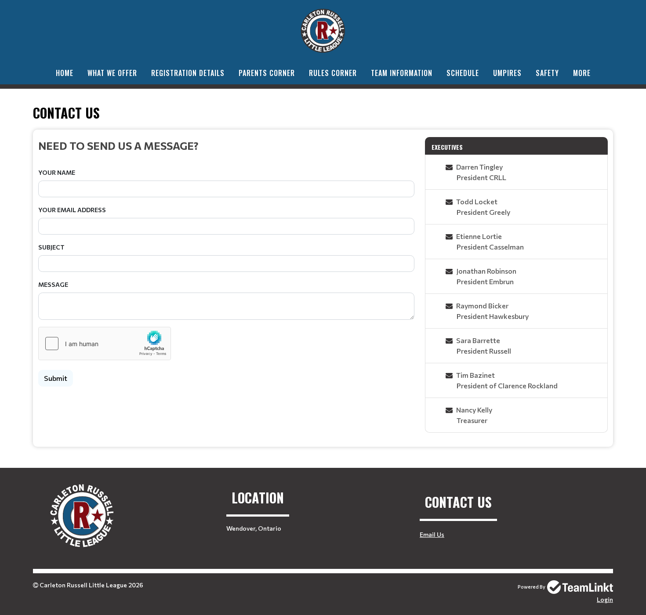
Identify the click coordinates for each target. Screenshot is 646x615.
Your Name (56, 172)
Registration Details (188, 73)
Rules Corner (333, 73)
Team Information (401, 73)
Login (605, 599)
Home (64, 73)
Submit (55, 378)
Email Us (432, 534)
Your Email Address (72, 209)
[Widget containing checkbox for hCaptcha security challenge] (104, 343)
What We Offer (112, 73)
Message (53, 284)
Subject (51, 247)
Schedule (462, 73)
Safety (547, 73)
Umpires (507, 73)
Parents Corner (267, 73)
